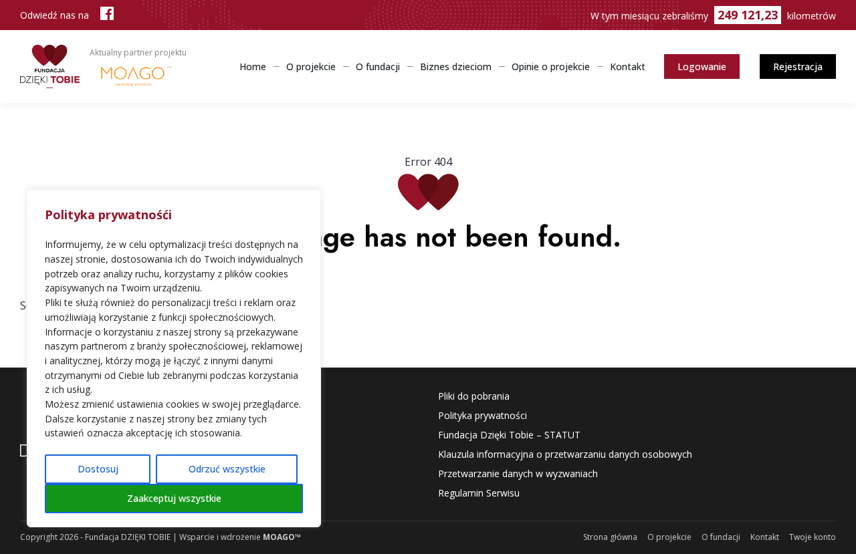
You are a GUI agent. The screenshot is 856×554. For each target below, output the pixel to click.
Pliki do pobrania (474, 396)
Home (252, 66)
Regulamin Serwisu (479, 493)
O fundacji (378, 66)
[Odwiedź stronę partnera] (136, 74)
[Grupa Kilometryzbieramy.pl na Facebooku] (107, 15)
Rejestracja (798, 66)
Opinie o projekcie (551, 66)
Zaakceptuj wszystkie (174, 498)
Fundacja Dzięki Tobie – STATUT (509, 434)
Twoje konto (812, 537)
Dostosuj (98, 468)
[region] (174, 358)
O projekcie (311, 66)
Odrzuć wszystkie (227, 468)
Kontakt (627, 66)
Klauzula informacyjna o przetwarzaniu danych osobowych (565, 454)
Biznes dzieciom (456, 66)
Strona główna (610, 537)
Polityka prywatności (482, 415)
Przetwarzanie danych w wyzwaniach (518, 473)
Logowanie (701, 66)
